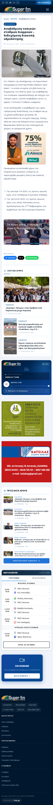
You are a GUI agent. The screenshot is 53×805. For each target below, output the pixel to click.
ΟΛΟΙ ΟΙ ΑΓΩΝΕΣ (26, 645)
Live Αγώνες (6, 735)
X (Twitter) (8, 710)
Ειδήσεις (5, 726)
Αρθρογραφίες (8, 751)
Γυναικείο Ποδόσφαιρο (11, 760)
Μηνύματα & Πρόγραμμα (18, 391)
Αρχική (6, 19)
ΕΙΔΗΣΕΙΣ (13, 19)
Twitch (20, 710)
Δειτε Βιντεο (21, 676)
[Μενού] (47, 10)
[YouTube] (10, 2)
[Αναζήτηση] (13, 2)
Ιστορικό (5, 776)
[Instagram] (6, 2)
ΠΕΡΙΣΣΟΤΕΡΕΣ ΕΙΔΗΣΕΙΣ (25, 561)
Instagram (20, 705)
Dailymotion (33, 710)
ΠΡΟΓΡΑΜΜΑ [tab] (14, 578)
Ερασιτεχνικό (7, 756)
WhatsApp (33, 258)
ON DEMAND (43, 2)
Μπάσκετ (5, 731)
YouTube (32, 705)
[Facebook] (3, 2)
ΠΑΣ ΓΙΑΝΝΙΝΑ (8, 722)
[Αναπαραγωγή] (6, 384)
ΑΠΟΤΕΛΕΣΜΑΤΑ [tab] (39, 578)
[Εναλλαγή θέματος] (18, 2)
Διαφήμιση (6, 781)
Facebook (11, 258)
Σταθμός (5, 772)
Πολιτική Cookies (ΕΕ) (10, 785)
